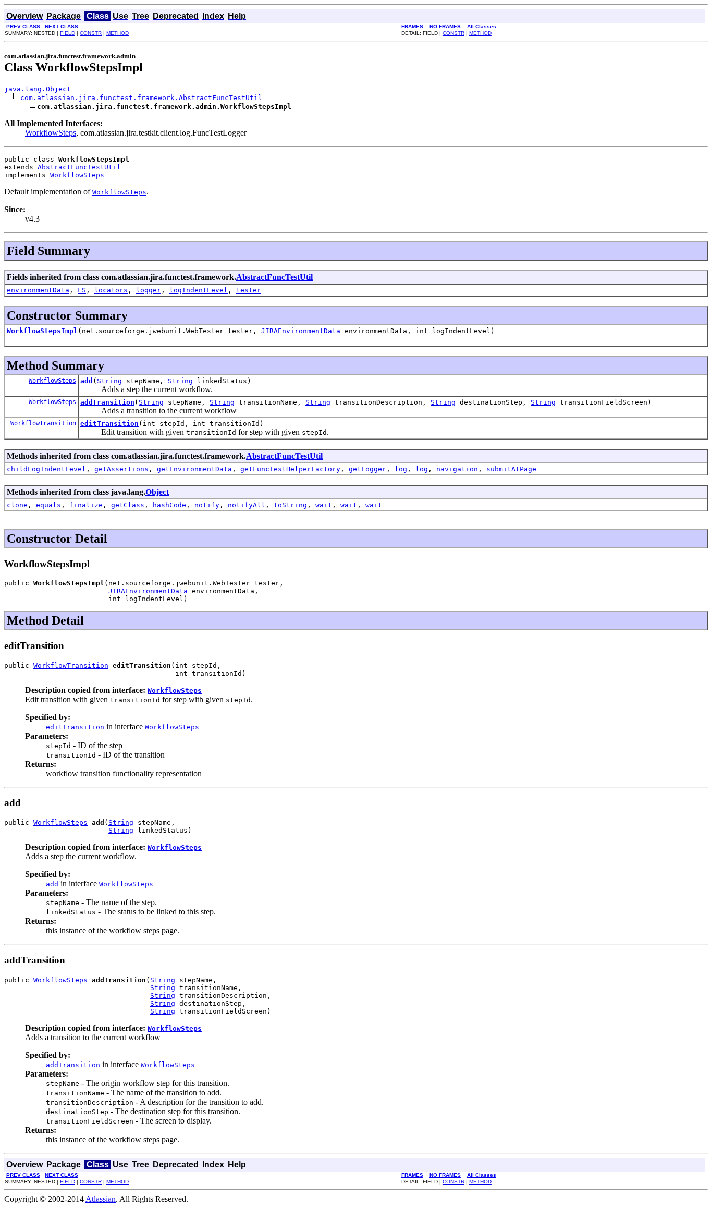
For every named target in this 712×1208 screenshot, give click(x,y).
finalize (86, 505)
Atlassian (100, 1198)
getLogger (367, 469)
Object (157, 491)
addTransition (107, 402)
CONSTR (91, 33)
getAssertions (121, 469)
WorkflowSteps (50, 132)
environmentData (38, 290)
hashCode (169, 505)
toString (290, 505)
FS (82, 290)
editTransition (109, 424)
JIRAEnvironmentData (300, 331)
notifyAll (246, 505)
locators (111, 290)
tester (248, 290)
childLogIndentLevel (46, 469)
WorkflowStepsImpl (42, 331)
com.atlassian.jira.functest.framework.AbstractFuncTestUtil (141, 98)
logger (148, 290)
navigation (457, 469)
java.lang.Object (37, 89)
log (401, 469)
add (86, 381)
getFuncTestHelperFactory (290, 469)
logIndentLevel (198, 290)
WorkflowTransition (43, 423)
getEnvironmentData (194, 469)
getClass (127, 505)
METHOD (117, 33)
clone (17, 505)
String (109, 381)
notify (206, 505)
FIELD (67, 33)
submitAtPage (511, 469)
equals (48, 505)
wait (323, 505)
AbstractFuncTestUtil (79, 167)
